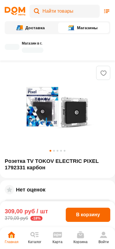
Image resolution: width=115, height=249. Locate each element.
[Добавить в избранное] (103, 73)
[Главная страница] (15, 11)
